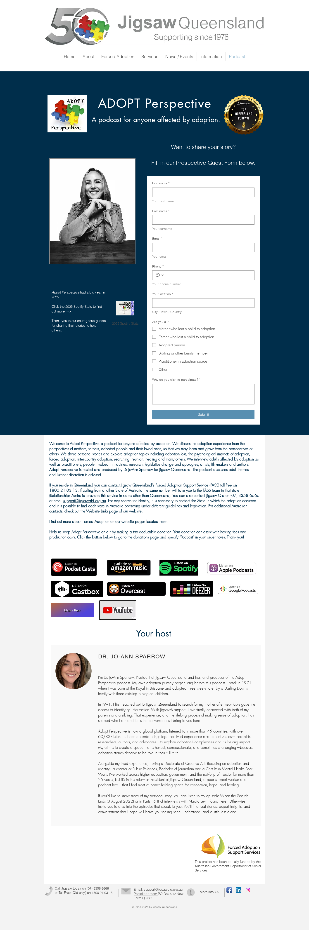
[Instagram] (248, 890)
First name (160, 183)
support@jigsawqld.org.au (84, 500)
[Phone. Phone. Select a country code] (159, 275)
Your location (162, 294)
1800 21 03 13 (63, 490)
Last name (160, 211)
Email (157, 239)
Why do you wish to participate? (176, 380)
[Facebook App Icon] (229, 890)
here (162, 521)
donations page (146, 537)
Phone (158, 266)
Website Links (97, 511)
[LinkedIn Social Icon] (238, 890)
